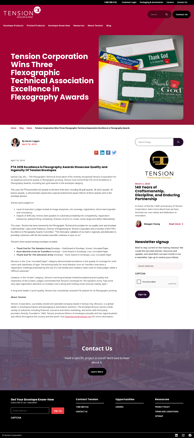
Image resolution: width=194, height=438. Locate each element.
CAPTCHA (140, 273)
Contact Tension (87, 399)
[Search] (167, 14)
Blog (21, 128)
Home (13, 128)
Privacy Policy (162, 407)
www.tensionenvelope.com (78, 316)
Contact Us (181, 14)
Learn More (97, 371)
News (29, 128)
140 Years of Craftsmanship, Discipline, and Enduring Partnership (157, 193)
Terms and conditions (166, 411)
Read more (176, 224)
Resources (162, 399)
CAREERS (119, 407)
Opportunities (124, 399)
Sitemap (159, 416)
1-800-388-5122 (110, 2)
